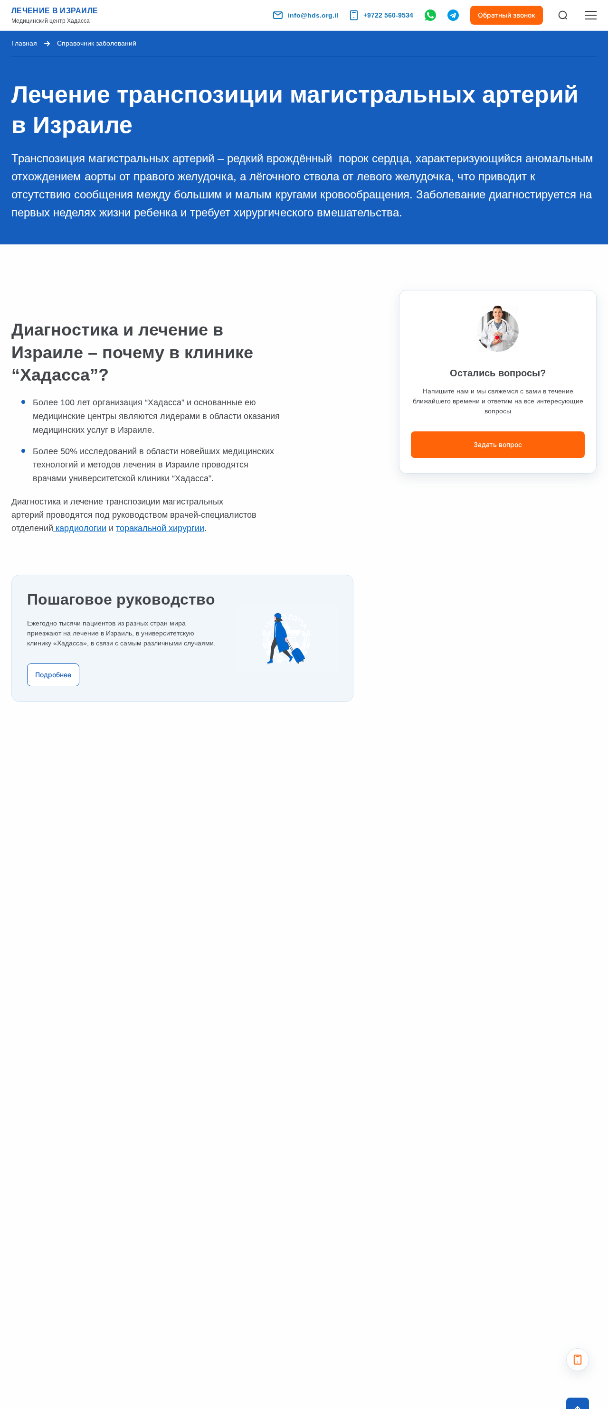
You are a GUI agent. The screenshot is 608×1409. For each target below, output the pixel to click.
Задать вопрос (498, 444)
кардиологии (79, 528)
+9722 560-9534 (388, 15)
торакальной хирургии (160, 528)
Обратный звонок (506, 15)
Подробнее (53, 675)
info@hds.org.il (313, 15)
